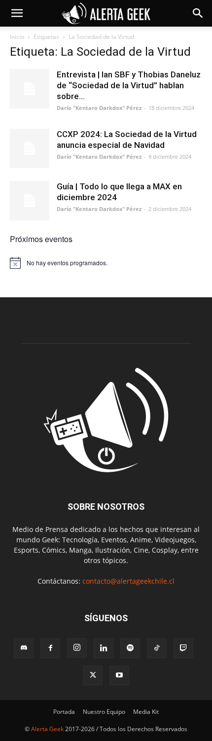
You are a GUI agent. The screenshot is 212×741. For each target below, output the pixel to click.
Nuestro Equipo (104, 711)
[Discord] (24, 648)
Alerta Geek (47, 729)
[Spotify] (130, 648)
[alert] (106, 263)
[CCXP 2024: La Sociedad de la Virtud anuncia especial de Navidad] (29, 148)
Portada (64, 711)
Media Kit (146, 711)
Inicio (17, 37)
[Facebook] (50, 648)
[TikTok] (157, 648)
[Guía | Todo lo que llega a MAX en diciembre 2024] (29, 200)
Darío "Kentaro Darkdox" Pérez (99, 107)
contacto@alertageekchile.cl (128, 581)
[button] (17, 13)
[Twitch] (183, 648)
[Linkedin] (103, 648)
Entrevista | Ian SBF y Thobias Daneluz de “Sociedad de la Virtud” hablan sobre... (129, 85)
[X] (93, 675)
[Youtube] (119, 675)
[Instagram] (77, 648)
